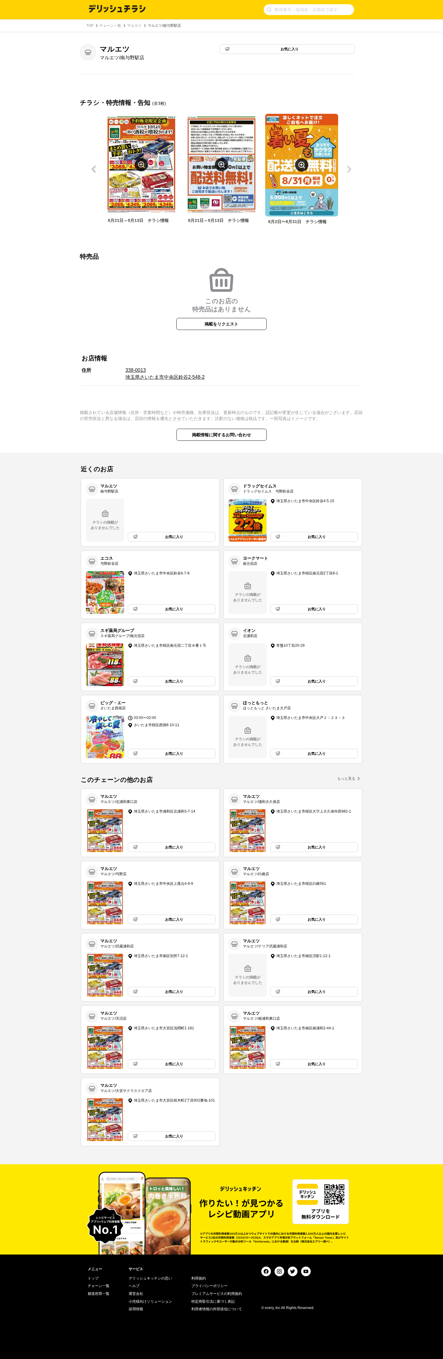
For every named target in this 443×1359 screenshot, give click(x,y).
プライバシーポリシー (209, 1286)
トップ (93, 1278)
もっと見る (346, 778)
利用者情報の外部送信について (216, 1309)
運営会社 (136, 1294)
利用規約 (198, 1278)
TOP (89, 25)
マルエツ (134, 25)
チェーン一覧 (110, 25)
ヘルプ (134, 1286)
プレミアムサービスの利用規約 (216, 1294)
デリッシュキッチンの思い (150, 1278)
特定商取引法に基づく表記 (213, 1301)
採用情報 (136, 1309)
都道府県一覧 (98, 1294)
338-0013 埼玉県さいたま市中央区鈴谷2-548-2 (165, 373)
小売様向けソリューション (150, 1301)
